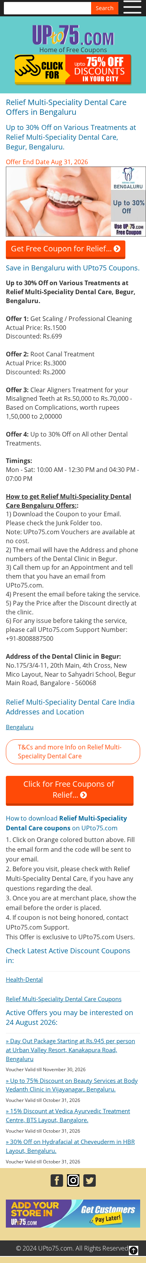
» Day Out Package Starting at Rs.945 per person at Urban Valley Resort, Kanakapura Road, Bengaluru (70, 1050)
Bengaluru (19, 727)
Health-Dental (24, 979)
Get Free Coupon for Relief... (62, 248)
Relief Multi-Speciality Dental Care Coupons (63, 999)
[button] (73, 751)
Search (105, 8)
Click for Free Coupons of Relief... (69, 789)
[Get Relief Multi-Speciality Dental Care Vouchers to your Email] (76, 201)
